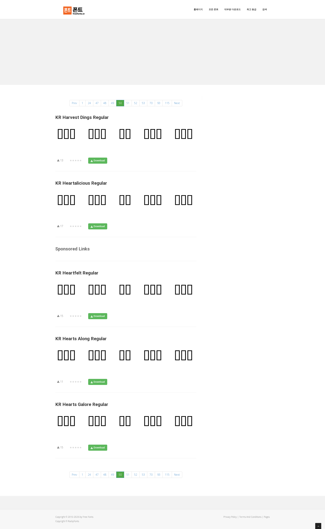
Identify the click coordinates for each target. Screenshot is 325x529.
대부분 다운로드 (232, 9)
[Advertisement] (162, 47)
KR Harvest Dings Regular (82, 117)
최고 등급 (251, 9)
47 (97, 103)
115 (167, 103)
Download (99, 160)
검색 (264, 9)
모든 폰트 (213, 9)
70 (151, 103)
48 (104, 103)
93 (158, 103)
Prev (74, 103)
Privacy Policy (230, 516)
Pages (267, 516)
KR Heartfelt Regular (76, 273)
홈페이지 (198, 9)
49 (112, 103)
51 (127, 103)
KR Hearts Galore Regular (81, 404)
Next (177, 103)
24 (89, 103)
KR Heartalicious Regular (81, 183)
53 (143, 103)
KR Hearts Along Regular (81, 338)
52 (135, 103)
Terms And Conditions (250, 516)
